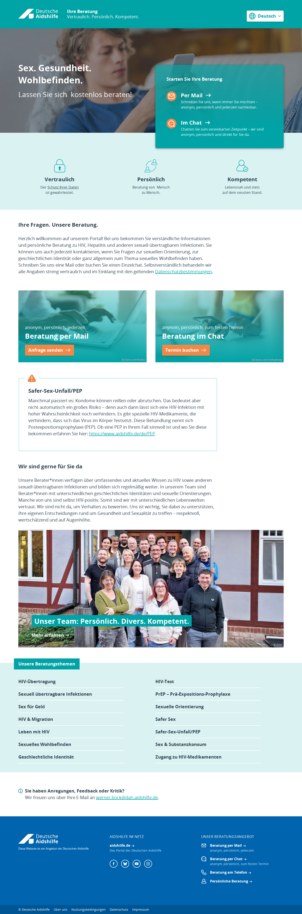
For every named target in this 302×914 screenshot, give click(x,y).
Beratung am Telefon (228, 872)
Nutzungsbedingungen (88, 909)
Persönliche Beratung (229, 881)
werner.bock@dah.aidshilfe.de (127, 797)
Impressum (140, 909)
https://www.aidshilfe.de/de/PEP (122, 434)
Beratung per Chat (226, 858)
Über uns (60, 909)
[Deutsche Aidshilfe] (59, 839)
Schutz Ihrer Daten (63, 187)
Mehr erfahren (48, 635)
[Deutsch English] (265, 16)
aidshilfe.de (120, 845)
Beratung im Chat (193, 336)
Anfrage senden (45, 350)
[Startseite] (38, 14)
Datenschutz (119, 909)
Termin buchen (182, 350)
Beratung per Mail (57, 336)
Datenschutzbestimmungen (183, 272)
